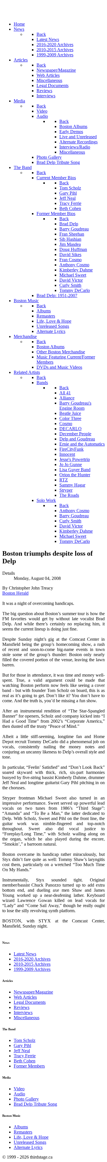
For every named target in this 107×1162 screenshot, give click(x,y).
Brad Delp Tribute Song (35, 1104)
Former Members (29, 1066)
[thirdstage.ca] (32, 14)
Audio (19, 1093)
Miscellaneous (26, 1017)
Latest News (25, 953)
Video (19, 1088)
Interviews (23, 1012)
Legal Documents (30, 1002)
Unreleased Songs (30, 1142)
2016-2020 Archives (32, 959)
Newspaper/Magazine (33, 992)
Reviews (21, 1007)
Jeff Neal (22, 1050)
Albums (21, 1126)
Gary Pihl (22, 1045)
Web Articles (25, 997)
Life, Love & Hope (31, 1137)
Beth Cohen (24, 1060)
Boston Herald (15, 593)
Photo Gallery (26, 1099)
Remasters (23, 1132)
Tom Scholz (24, 1040)
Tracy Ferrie (25, 1055)
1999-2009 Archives (32, 969)
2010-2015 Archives (32, 964)
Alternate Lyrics (28, 1147)
